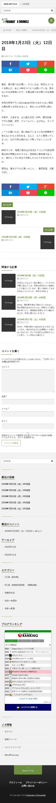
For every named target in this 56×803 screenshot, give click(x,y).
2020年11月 (10, 554)
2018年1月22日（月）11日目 (31, 211)
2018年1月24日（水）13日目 (16, 237)
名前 (4, 396)
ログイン (9, 731)
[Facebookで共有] (10, 64)
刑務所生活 (10, 592)
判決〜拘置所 (22, 56)
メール (5, 409)
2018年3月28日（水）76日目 (18, 531)
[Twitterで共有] (28, 64)
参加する (47, 702)
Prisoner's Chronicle (36, 795)
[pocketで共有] (28, 70)
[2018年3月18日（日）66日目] (9, 303)
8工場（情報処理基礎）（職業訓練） (21, 585)
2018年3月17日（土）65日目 (31, 319)
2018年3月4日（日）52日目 (30, 275)
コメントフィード (13, 747)
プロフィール (15, 782)
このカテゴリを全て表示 (28, 699)
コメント (6, 367)
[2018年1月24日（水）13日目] (47, 242)
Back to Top (28, 770)
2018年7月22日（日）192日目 (16, 502)
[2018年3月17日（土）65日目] (9, 325)
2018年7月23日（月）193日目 (16, 496)
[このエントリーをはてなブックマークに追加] (10, 70)
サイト (5, 421)
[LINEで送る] (45, 70)
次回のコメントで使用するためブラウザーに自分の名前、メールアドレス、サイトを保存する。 (28, 436)
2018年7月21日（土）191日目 (16, 508)
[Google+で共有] (45, 64)
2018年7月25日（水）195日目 (16, 484)
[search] (52, 10)
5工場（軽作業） (12, 577)
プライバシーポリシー (36, 782)
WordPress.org (12, 755)
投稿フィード (11, 739)
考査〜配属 (10, 608)
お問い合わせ (28, 785)
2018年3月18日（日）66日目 (31, 297)
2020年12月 (10, 547)
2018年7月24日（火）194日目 (16, 490)
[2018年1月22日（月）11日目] (9, 217)
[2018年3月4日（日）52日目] (9, 281)
